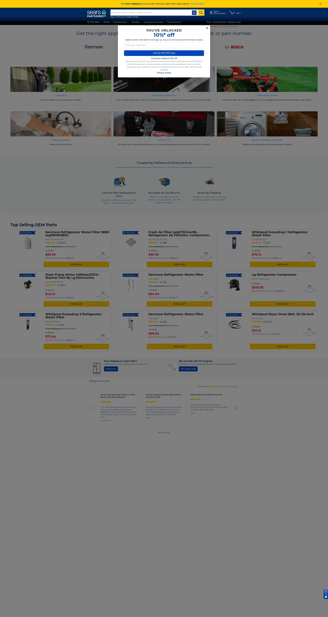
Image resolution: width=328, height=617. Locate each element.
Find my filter (197, 4)
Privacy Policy (164, 73)
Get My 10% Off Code (164, 53)
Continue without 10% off (164, 58)
